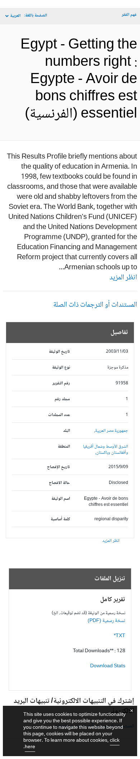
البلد (66, 431)
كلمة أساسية (60, 519)
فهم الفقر (129, 15)
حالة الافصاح (59, 483)
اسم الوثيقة (60, 499)
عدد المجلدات (59, 415)
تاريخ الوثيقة (59, 352)
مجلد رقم (62, 399)
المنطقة (64, 447)
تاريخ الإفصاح (58, 467)
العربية (15, 16)
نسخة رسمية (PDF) (106, 621)
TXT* (119, 636)
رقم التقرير (61, 383)
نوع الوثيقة (61, 368)
